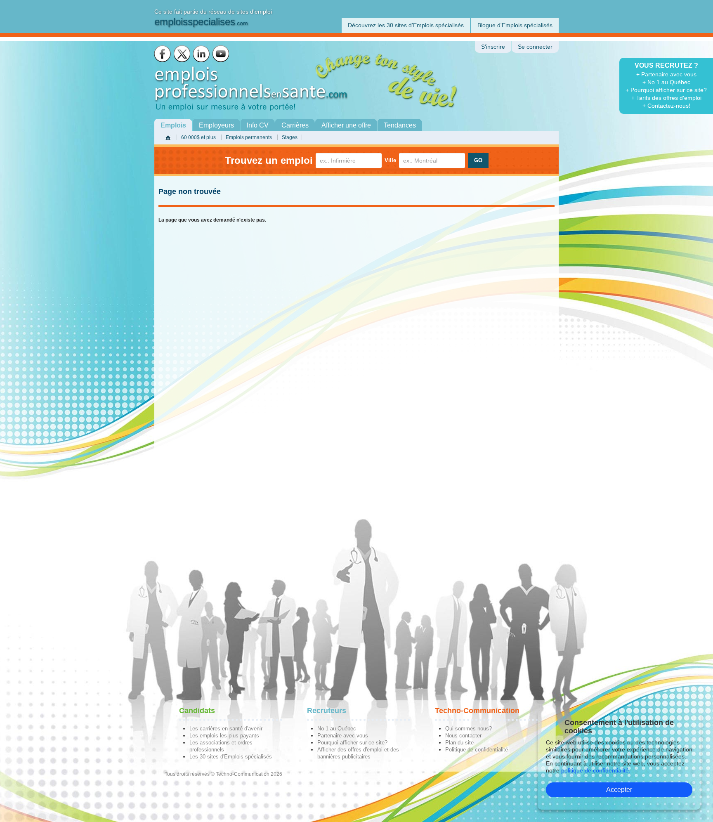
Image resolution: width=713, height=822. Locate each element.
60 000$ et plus (198, 137)
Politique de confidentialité (476, 749)
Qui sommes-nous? (468, 728)
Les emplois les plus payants (224, 735)
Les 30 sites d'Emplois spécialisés (230, 757)
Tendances (400, 125)
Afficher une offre (346, 125)
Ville (390, 160)
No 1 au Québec (336, 728)
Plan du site (459, 742)
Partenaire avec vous (342, 735)
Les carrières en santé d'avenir (225, 728)
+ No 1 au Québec (666, 82)
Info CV (258, 125)
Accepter (619, 789)
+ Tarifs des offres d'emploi (666, 97)
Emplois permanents (249, 137)
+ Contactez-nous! (666, 105)
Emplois (173, 125)
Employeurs (216, 125)
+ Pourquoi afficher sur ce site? (666, 90)
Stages (289, 137)
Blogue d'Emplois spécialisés (514, 25)
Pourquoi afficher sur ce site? (352, 742)
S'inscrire (493, 47)
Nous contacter (463, 735)
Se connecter (535, 47)
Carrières (295, 125)
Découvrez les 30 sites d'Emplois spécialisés (406, 25)
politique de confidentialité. (595, 770)
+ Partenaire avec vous (666, 74)
